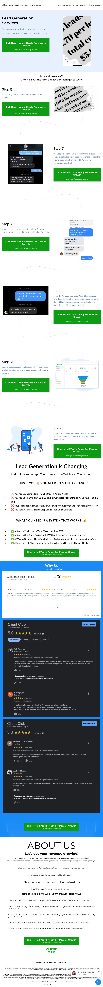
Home (59, 5)
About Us (82, 5)
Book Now (90, 5)
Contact (97, 5)
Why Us (75, 5)
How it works (66, 5)
